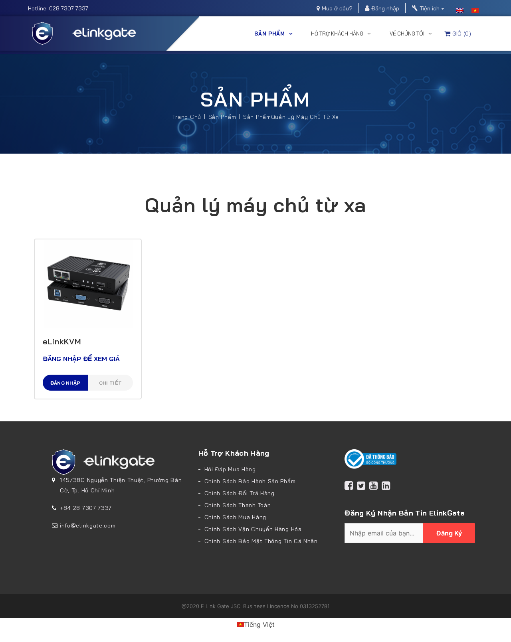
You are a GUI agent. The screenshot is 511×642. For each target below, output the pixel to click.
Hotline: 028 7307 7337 (58, 8)
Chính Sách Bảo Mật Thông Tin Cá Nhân (261, 541)
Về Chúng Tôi (407, 33)
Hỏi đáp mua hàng (230, 469)
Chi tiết (110, 383)
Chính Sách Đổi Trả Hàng (239, 493)
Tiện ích (430, 8)
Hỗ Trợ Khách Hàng (337, 33)
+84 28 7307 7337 (86, 508)
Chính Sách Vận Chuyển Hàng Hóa (253, 529)
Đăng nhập (385, 8)
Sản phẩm (269, 33)
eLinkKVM (62, 341)
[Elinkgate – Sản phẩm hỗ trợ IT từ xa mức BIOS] (84, 33)
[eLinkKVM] (88, 283)
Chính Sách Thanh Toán (237, 505)
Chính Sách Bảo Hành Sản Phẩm (250, 481)
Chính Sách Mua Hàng (235, 517)
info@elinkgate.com (88, 525)
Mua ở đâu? (337, 8)
